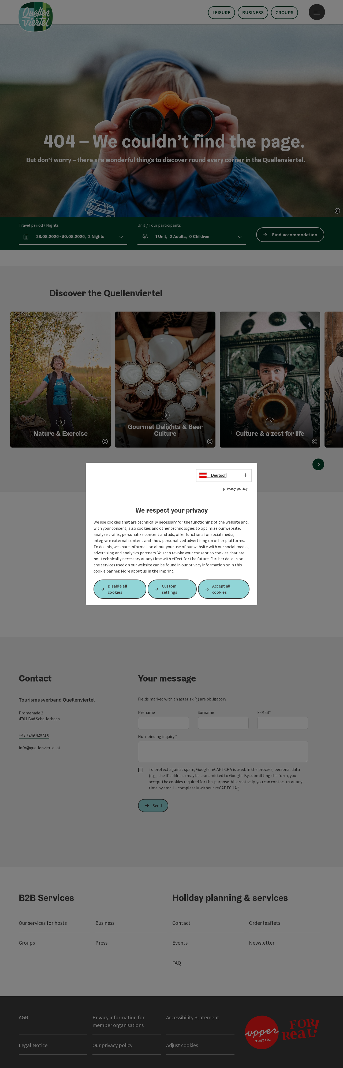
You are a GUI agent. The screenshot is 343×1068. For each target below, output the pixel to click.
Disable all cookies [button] (117, 589)
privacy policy (235, 488)
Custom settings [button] (169, 589)
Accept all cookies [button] (221, 589)
